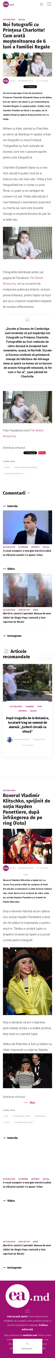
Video (35, 610)
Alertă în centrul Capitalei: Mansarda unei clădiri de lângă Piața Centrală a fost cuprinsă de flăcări (27, 617)
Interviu (35, 547)
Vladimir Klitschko (24, 1122)
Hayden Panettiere (21, 1116)
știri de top (24, 610)
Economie (23, 547)
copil (7, 467)
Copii (39, 707)
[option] (27, 713)
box (6, 1116)
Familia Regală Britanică (26, 467)
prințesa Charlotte (14, 473)
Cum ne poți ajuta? (17, 1316)
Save (42, 754)
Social (21, 20)
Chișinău (29, 707)
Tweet (25, 875)
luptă (7, 1122)
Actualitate (9, 20)
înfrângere (40, 1116)
